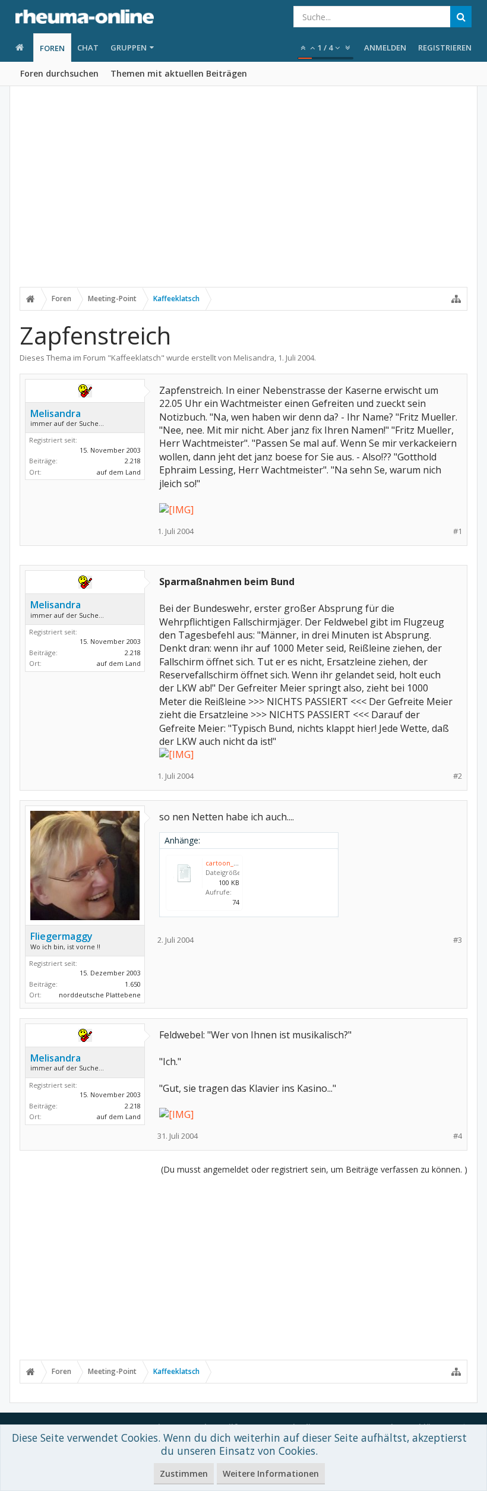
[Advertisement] (243, 194)
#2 (457, 776)
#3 (457, 940)
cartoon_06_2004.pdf (237, 862)
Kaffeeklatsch (136, 357)
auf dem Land (119, 471)
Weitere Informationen (271, 1473)
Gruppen (128, 47)
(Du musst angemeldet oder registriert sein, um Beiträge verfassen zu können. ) (314, 1169)
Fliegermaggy (61, 936)
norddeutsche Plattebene (100, 994)
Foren (52, 48)
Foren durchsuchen (59, 73)
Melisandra (253, 357)
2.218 (133, 460)
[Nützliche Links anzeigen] (456, 299)
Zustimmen (184, 1473)
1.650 (133, 984)
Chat (88, 47)
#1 (457, 531)
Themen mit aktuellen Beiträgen (178, 73)
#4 (457, 1136)
